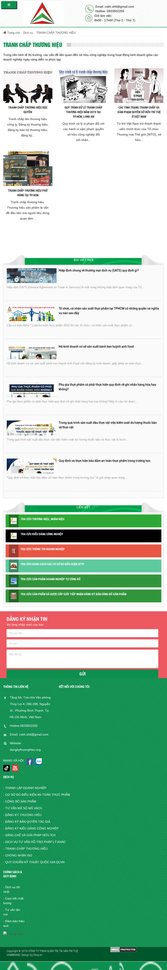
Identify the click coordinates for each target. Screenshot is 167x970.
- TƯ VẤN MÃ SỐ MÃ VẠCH (22, 808)
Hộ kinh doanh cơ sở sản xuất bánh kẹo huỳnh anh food (96, 308)
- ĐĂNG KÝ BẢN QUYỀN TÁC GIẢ (26, 821)
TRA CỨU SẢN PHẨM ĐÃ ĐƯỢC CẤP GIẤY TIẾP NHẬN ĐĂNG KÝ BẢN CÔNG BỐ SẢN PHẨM (73, 594)
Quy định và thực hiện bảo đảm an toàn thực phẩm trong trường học (104, 422)
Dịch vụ (28, 32)
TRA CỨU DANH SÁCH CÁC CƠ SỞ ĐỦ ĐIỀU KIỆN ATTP (52, 564)
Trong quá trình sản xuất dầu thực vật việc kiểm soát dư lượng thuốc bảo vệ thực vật (108, 387)
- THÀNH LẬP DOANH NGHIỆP (24, 788)
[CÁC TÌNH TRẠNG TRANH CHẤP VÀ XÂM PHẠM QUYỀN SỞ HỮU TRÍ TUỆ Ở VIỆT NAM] (139, 85)
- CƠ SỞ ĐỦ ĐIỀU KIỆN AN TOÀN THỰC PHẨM (36, 794)
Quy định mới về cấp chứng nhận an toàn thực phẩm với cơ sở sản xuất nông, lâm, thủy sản (106, 463)
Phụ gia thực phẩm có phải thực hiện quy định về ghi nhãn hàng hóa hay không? (107, 349)
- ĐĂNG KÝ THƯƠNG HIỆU (22, 815)
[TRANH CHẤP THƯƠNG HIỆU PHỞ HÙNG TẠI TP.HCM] (27, 168)
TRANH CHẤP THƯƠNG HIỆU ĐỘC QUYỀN (27, 109)
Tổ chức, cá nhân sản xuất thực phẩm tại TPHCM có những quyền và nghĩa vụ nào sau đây (109, 273)
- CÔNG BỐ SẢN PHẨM (19, 801)
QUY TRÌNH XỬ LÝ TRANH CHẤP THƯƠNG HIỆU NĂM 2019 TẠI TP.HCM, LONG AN (83, 112)
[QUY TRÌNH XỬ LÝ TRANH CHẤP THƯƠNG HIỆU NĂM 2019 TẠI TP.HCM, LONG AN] (83, 85)
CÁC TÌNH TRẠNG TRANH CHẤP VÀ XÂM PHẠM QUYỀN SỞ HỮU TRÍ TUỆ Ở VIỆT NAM (139, 112)
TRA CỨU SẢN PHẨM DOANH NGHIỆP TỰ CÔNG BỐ (50, 579)
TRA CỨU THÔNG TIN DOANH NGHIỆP (43, 549)
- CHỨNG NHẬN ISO (17, 855)
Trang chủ (13, 32)
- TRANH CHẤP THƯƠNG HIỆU (25, 848)
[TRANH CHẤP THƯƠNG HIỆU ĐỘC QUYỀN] (27, 85)
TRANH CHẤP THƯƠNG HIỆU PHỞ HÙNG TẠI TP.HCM (27, 192)
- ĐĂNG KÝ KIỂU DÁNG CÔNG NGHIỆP (30, 828)
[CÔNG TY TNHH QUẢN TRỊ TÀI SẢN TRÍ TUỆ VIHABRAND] (43, 12)
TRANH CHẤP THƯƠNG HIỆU (56, 32)
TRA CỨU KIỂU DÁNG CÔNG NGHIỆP (42, 534)
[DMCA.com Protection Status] (123, 949)
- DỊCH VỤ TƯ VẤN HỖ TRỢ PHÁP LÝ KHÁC (34, 842)
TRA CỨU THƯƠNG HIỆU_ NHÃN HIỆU (42, 519)
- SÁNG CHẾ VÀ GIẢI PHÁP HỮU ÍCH (29, 835)
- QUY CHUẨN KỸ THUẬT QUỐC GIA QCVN (34, 862)
